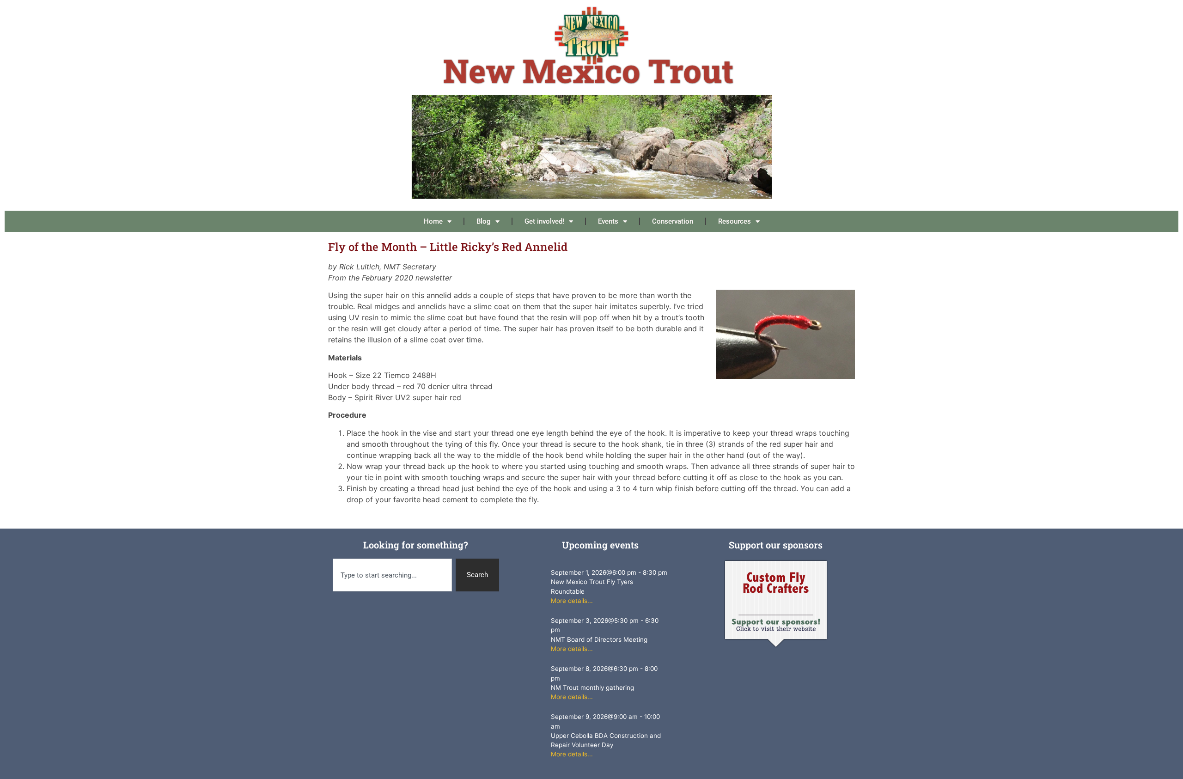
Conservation (672, 221)
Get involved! (544, 221)
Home (433, 221)
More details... (572, 600)
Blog (483, 221)
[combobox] (392, 575)
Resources (734, 221)
